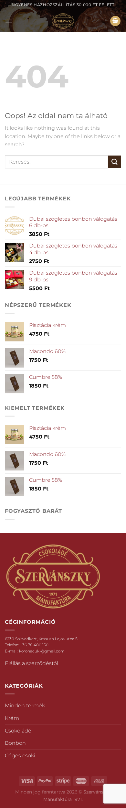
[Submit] (114, 162)
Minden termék (25, 705)
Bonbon (15, 743)
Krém (12, 718)
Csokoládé (18, 731)
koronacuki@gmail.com (42, 651)
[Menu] (9, 21)
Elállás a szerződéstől (31, 663)
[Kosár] (115, 21)
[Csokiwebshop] (63, 21)
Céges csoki (20, 755)
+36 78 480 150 (34, 644)
